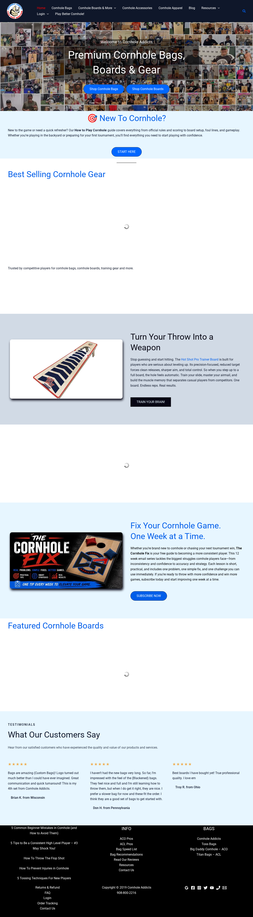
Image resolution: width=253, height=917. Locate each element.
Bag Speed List (126, 849)
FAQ (47, 893)
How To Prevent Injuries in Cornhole (44, 868)
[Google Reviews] (187, 888)
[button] (114, 8)
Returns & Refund (47, 887)
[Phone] (218, 888)
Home (41, 8)
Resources (208, 8)
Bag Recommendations (126, 854)
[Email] (225, 888)
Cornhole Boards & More (95, 8)
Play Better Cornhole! (69, 14)
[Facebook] (193, 888)
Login (41, 14)
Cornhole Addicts (209, 839)
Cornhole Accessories (137, 8)
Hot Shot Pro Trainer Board (199, 359)
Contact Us (126, 870)
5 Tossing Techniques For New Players (44, 878)
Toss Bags (209, 844)
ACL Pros (126, 844)
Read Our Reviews (126, 860)
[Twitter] (206, 888)
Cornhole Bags (62, 8)
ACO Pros (126, 839)
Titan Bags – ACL (208, 854)
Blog (192, 8)
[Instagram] (199, 888)
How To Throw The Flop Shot (44, 858)
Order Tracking (47, 903)
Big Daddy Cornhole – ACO (209, 849)
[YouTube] (212, 888)
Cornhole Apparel (170, 8)
